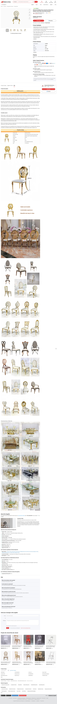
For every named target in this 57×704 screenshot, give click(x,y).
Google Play (8, 695)
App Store (3, 695)
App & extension (45, 4)
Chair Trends (24, 691)
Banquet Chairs (17, 552)
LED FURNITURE (17, 672)
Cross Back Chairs (12, 552)
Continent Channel (39, 698)
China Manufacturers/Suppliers (21, 698)
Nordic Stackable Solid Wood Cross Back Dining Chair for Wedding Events (17, 646)
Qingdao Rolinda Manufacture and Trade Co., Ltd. (40, 12)
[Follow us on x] (50, 695)
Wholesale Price (34, 698)
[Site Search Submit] (36, 2)
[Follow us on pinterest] (54, 695)
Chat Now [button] (51, 20)
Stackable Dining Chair (34, 684)
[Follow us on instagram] (51, 695)
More (1, 692)
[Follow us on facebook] (49, 695)
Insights (47, 698)
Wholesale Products (28, 698)
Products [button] (15, 1)
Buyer (36, 4)
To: (5, 618)
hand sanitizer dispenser (45, 673)
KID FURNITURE (30, 673)
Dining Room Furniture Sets (5, 684)
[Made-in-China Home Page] (6, 2)
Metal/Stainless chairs (4, 675)
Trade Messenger (15, 695)
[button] (33, 1)
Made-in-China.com (24, 699)
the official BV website (21, 515)
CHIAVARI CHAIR (44, 675)
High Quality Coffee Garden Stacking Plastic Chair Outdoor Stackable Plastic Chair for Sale (28, 646)
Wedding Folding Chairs (5, 552)
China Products (15, 698)
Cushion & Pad (3, 673)
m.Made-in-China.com (30, 699)
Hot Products (10, 698)
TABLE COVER (44, 672)
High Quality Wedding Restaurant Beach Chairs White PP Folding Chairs (50, 646)
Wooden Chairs (17, 675)
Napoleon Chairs (35, 551)
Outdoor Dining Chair (26, 684)
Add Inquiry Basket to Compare (16, 33)
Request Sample (47, 22)
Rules (55, 4)
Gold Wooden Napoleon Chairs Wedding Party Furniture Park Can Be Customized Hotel (17, 662)
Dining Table (20, 684)
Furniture (5, 6)
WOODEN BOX (30, 675)
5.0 (45, 86)
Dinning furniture (17, 673)
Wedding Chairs (22, 551)
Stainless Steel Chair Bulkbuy (31, 691)
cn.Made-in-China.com (37, 699)
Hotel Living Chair (4, 691)
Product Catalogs (13, 670)
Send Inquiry (39, 20)
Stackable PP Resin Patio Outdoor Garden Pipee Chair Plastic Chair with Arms (5, 646)
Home (2, 6)
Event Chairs (27, 551)
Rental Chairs (18, 551)
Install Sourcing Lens (23, 695)
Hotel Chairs (31, 551)
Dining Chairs (16, 6)
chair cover (30, 672)
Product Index (43, 698)
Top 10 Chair (18, 691)
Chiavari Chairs (9, 551)
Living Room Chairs (13, 684)
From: (5, 615)
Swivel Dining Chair (41, 684)
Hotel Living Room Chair (11, 691)
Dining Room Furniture (10, 6)
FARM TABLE (2, 672)
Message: (4, 620)
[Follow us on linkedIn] (55, 695)
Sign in (55, 2)
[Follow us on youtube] (53, 695)
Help (40, 4)
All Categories (4, 4)
